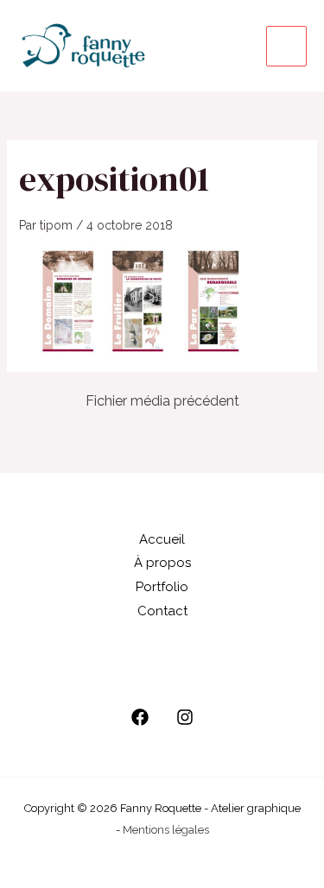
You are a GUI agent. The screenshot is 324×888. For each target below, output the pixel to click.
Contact (162, 611)
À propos (162, 562)
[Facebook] (140, 717)
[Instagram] (185, 717)
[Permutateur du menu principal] (286, 46)
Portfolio (162, 587)
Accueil (162, 539)
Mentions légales (166, 829)
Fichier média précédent (162, 401)
